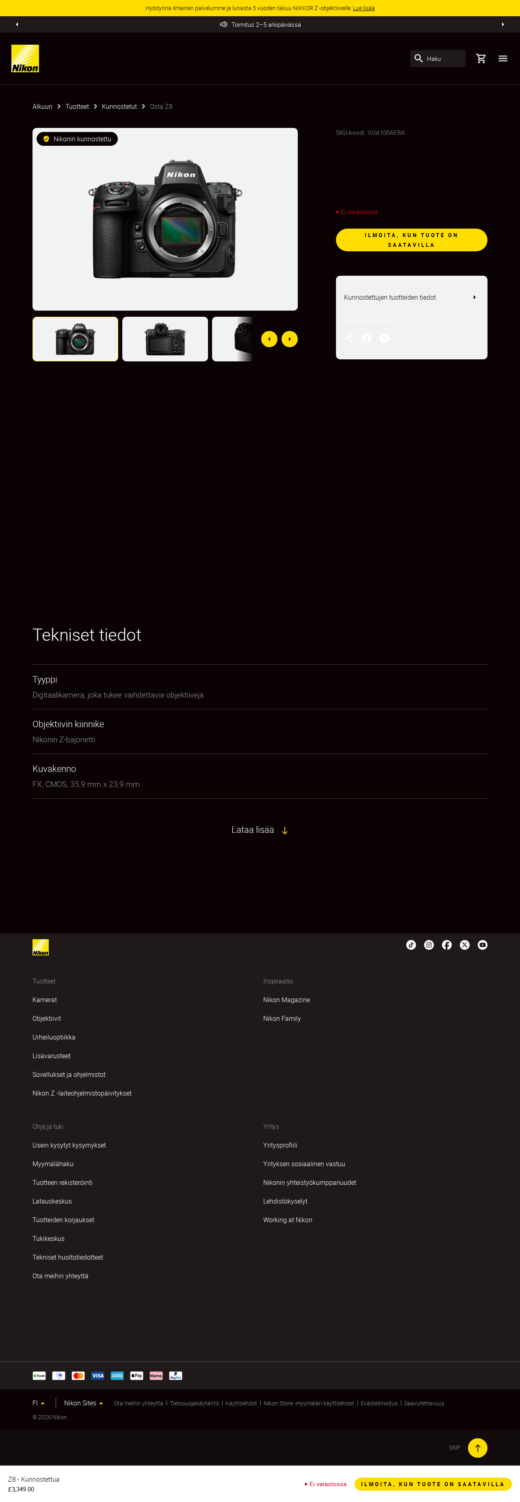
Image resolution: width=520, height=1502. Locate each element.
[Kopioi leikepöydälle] (349, 338)
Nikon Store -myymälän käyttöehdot (309, 1403)
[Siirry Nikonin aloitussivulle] (25, 58)
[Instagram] (429, 944)
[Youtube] (483, 944)
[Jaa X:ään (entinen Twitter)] (385, 338)
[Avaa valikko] (503, 58)
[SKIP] (478, 1448)
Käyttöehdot (241, 1403)
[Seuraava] (503, 24)
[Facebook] (447, 944)
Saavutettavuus (424, 1403)
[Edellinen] (17, 24)
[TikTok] (411, 944)
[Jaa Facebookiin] (367, 338)
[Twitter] (465, 944)
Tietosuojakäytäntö (194, 1403)
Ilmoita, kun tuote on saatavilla (412, 240)
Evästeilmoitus (379, 1403)
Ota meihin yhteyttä (138, 1403)
